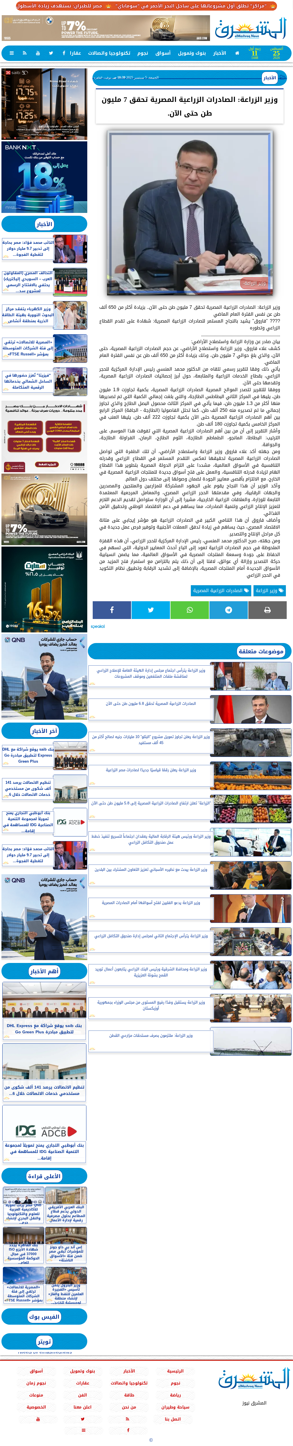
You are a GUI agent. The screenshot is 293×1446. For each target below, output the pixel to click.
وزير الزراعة (267, 590)
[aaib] (105, 28)
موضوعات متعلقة (261, 651)
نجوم (142, 53)
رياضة (175, 1395)
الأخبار (219, 53)
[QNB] (44, 677)
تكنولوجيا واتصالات (109, 53)
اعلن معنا (83, 1407)
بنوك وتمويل (192, 53)
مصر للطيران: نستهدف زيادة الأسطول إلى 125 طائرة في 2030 (69, 5)
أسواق (163, 53)
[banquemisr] (44, 436)
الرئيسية (175, 1371)
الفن (82, 1395)
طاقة (129, 1395)
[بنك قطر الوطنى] (44, 917)
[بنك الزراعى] (44, 589)
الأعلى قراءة (44, 1176)
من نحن (129, 1407)
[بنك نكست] (44, 177)
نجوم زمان (36, 1383)
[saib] (44, 104)
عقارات (73, 53)
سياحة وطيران (175, 1407)
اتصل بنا (173, 1419)
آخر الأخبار (44, 731)
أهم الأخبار (44, 971)
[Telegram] (228, 610)
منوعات (36, 1395)
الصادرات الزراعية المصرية (218, 590)
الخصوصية (36, 1407)
